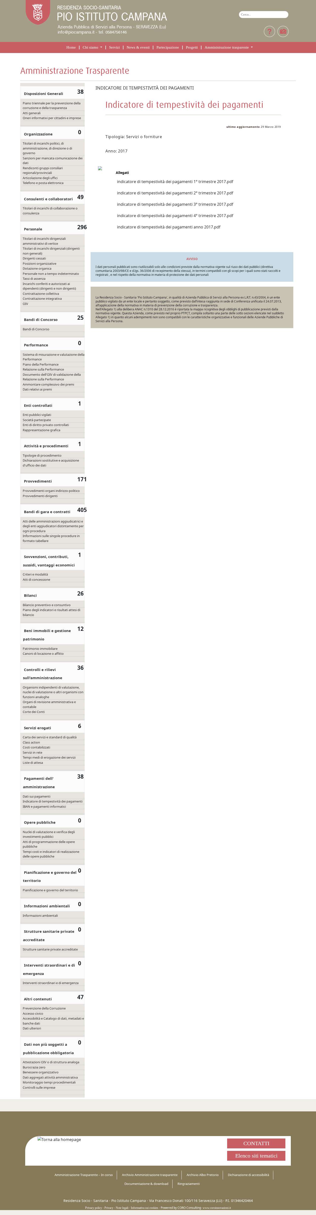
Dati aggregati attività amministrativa (50, 1077)
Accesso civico (33, 1013)
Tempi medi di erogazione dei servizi (49, 757)
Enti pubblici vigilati (37, 414)
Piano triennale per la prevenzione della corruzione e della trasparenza (51, 105)
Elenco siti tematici (256, 1156)
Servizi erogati (37, 727)
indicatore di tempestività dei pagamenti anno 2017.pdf (168, 227)
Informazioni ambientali (47, 905)
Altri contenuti (38, 998)
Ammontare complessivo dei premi (48, 384)
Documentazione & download (146, 1183)
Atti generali (31, 113)
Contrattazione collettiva (41, 293)
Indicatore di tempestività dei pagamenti (52, 801)
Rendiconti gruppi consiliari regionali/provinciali (43, 170)
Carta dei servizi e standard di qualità (50, 737)
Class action (31, 742)
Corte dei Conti (34, 712)
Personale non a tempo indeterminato (51, 273)
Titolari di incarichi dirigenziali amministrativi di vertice (44, 241)
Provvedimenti (38, 481)
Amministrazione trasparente (227, 47)
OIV (25, 303)
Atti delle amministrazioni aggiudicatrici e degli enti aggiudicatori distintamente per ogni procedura (53, 526)
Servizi (114, 47)
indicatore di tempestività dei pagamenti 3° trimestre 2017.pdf (175, 204)
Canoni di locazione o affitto (43, 653)
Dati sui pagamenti (36, 796)
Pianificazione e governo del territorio (50, 890)
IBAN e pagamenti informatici (44, 806)
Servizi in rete (32, 752)
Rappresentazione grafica (41, 430)
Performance (36, 344)
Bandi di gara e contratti (47, 511)
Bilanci (30, 595)
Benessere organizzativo (41, 1072)
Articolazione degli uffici (40, 178)
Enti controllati (38, 405)
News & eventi (138, 47)
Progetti (192, 47)
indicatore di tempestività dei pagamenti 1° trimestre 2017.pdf (175, 181)
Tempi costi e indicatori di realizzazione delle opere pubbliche (51, 854)
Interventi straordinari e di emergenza (51, 983)
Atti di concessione (36, 579)
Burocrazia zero (34, 1067)
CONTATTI (256, 1143)
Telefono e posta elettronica (43, 183)
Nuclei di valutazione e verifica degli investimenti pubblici (49, 834)
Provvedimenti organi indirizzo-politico (51, 490)
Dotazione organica (37, 268)
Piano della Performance (41, 364)
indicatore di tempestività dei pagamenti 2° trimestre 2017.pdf (175, 193)
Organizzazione (38, 133)
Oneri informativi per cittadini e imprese (52, 118)
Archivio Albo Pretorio (203, 1175)
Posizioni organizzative (39, 263)
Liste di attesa (33, 762)
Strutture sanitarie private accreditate (50, 949)
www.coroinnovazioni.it (217, 1208)
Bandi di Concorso (41, 319)
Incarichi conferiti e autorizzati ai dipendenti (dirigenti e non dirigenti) (49, 286)
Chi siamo (91, 47)
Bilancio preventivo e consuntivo (47, 605)
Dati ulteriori (32, 1028)
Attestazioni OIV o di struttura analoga (51, 1062)
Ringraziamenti (189, 1183)
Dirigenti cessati (34, 258)
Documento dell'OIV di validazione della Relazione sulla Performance (52, 377)
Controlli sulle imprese (39, 1087)
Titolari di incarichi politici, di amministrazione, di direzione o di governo (47, 148)
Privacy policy (93, 1208)
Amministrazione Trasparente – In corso (84, 1175)
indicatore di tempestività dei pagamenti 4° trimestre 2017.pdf (175, 215)
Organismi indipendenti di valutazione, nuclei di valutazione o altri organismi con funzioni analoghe (53, 692)
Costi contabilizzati (36, 747)
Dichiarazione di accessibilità (248, 1175)
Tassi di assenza (34, 278)
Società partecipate (37, 420)
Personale (33, 228)
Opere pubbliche (40, 822)
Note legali (122, 1208)
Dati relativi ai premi (37, 389)
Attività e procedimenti (46, 445)
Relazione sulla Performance (43, 369)
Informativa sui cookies (144, 1208)
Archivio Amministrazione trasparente (150, 1175)
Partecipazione (168, 47)
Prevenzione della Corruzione (44, 1008)
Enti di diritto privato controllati (46, 425)
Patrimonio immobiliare (40, 648)
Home (71, 47)
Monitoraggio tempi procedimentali (49, 1082)
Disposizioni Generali (43, 93)
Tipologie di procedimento (42, 455)
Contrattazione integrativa (42, 298)
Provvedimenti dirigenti (40, 496)
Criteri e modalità (35, 574)
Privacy (108, 1208)
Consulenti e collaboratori (48, 198)
